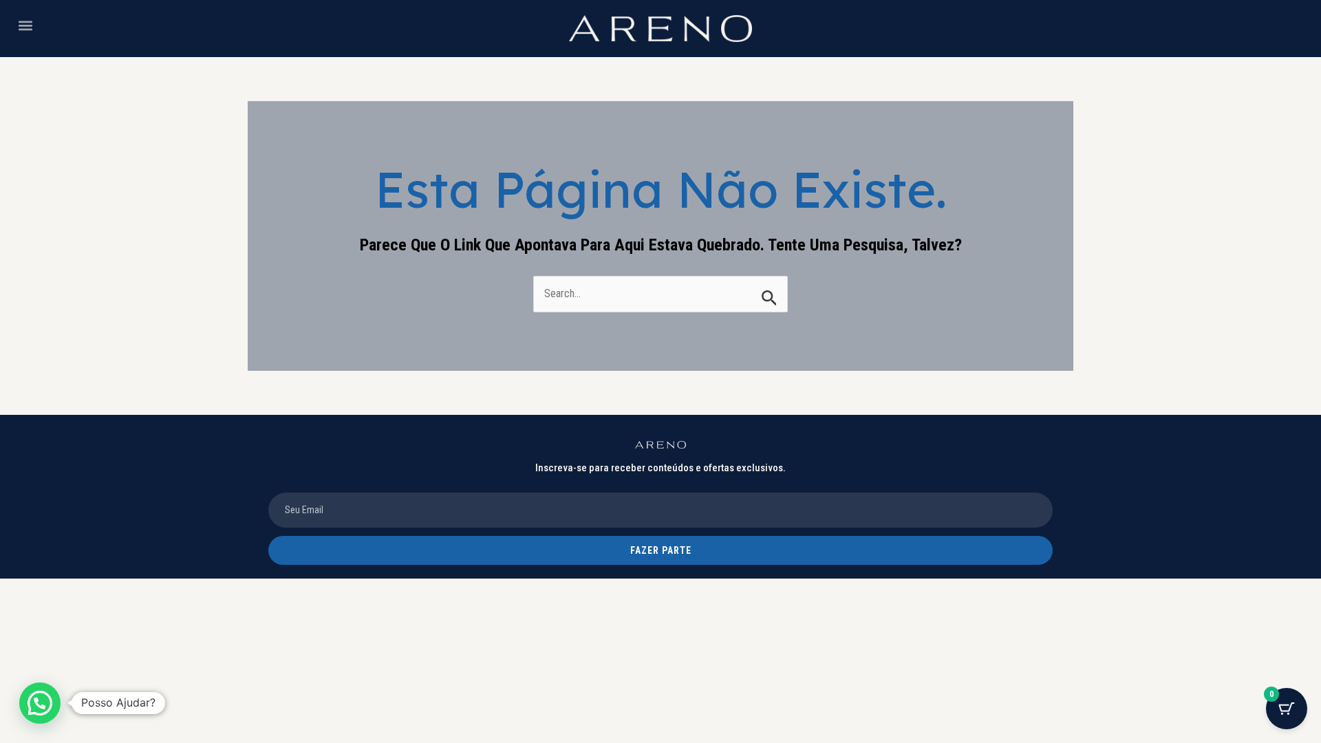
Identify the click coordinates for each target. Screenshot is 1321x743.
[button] (25, 25)
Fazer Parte (660, 550)
